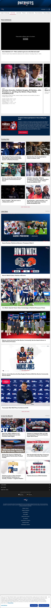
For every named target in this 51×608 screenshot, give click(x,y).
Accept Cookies (34, 605)
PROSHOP (43, 9)
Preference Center (25, 524)
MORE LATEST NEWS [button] (25, 411)
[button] (25, 39)
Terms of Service (25, 510)
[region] (25, 601)
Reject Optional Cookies (44, 605)
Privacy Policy (25, 508)
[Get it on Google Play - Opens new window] (29, 495)
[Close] (49, 597)
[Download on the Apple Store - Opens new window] (21, 495)
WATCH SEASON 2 (23, 132)
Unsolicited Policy (25, 516)
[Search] (47, 9)
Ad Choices (25, 518)
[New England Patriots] (25, 500)
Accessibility (25, 512)
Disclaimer (25, 514)
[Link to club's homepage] (2, 9)
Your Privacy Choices (25, 520)
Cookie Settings (25, 522)
